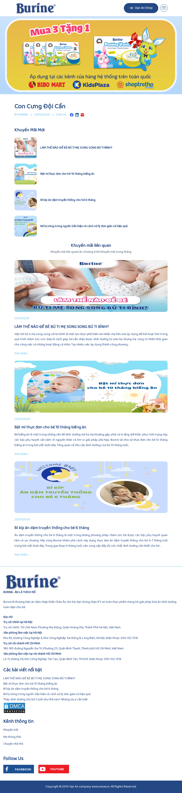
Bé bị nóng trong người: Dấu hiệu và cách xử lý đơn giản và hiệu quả (47, 694)
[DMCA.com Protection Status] (91, 707)
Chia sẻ (61, 114)
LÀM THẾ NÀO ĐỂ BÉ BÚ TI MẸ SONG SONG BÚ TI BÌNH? (39, 678)
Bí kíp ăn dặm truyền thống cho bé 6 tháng (30, 688)
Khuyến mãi (10, 729)
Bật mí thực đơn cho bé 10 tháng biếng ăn (30, 683)
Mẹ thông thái (12, 737)
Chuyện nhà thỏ (13, 743)
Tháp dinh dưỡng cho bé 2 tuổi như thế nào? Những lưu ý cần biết (45, 699)
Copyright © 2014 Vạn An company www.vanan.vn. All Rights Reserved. (91, 786)
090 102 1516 (129, 638)
